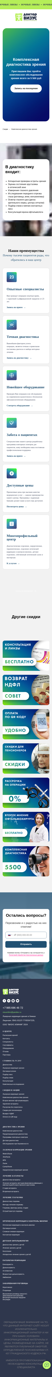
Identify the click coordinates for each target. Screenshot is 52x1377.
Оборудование (8, 1048)
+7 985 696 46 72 (13, 1007)
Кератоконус (7, 1287)
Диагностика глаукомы (11, 1201)
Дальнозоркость (9, 1268)
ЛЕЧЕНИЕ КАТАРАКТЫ (13, 1176)
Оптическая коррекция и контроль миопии (19, 1225)
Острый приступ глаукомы (13, 1211)
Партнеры (7, 1055)
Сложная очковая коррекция (13, 1231)
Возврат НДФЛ (8, 1114)
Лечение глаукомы (13, 1197)
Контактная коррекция (11, 1235)
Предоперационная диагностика (15, 1134)
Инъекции (6, 1299)
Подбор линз (8, 1074)
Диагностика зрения (14, 1127)
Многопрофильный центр (22, 537)
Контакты (6, 1039)
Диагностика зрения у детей (13, 1245)
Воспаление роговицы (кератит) (15, 1294)
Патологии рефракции (14, 1260)
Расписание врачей (10, 1035)
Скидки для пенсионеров (12, 1110)
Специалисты (8, 1042)
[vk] (8, 1000)
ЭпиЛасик (6, 1157)
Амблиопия (7, 1277)
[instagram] (13, 1000)
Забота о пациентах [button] (22, 435)
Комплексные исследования (13, 1084)
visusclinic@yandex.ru (12, 1012)
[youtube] (17, 1000)
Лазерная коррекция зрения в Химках (19, 1016)
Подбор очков (8, 1078)
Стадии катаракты (10, 1188)
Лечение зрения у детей (12, 1248)
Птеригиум (7, 1290)
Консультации (8, 1081)
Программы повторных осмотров (15, 1137)
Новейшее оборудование (26, 387)
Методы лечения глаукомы (13, 1205)
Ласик (5, 1163)
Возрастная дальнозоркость (13, 1274)
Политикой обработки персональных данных (26, 955)
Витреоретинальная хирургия (14, 1297)
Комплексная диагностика (12, 1131)
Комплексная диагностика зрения (24, 129)
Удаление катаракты (10, 1104)
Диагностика (7, 1065)
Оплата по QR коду (10, 1117)
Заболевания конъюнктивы (13, 1296)
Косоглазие (7, 1251)
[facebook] (4, 1000)
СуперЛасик (7, 1167)
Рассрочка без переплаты (13, 1107)
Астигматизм (7, 1271)
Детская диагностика (11, 1140)
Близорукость (8, 1264)
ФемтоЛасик (7, 1154)
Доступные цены (20, 485)
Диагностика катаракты (11, 1180)
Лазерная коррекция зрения (13, 1068)
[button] (26, 88)
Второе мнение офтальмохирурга (15, 1101)
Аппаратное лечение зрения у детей (17, 1254)
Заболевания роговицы (15, 1283)
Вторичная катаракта (11, 1191)
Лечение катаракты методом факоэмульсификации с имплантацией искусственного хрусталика (23, 1184)
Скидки (5, 129)
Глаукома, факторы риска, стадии (15, 1208)
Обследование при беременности (16, 1144)
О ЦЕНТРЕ (7, 1031)
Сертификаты (8, 1045)
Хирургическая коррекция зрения (15, 1170)
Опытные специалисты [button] (25, 289)
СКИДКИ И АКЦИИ (11, 1090)
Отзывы (6, 1051)
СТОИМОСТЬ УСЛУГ (12, 1061)
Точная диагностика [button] (23, 337)
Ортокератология (9, 1071)
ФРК (4, 1160)
